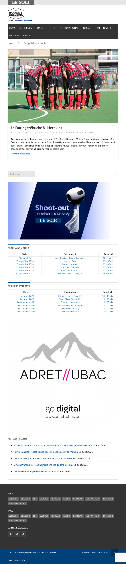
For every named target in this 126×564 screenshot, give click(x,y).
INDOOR (14, 35)
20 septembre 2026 (25, 261)
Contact (27, 35)
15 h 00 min (108, 261)
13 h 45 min (107, 296)
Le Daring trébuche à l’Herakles (36, 128)
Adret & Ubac (102, 552)
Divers (107, 27)
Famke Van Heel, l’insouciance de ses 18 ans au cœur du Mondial (46, 451)
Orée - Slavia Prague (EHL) (71, 299)
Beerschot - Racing (70, 270)
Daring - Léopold (69, 264)
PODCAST (87, 27)
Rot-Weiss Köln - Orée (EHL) (71, 296)
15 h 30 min (107, 299)
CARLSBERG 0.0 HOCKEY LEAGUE (67, 133)
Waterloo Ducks (17, 503)
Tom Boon (108, 499)
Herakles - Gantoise (70, 267)
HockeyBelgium (25, 552)
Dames (41, 27)
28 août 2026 (24, 258)
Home (12, 27)
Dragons (25, 499)
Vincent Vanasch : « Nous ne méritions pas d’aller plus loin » (43, 464)
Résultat (108, 254)
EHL (52, 27)
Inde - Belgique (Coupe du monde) (70, 258)
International (69, 27)
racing (66, 499)
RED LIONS (77, 499)
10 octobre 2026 (26, 299)
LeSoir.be (52, 552)
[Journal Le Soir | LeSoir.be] (21, 2)
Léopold (44, 499)
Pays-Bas (55, 499)
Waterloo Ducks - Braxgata (70, 273)
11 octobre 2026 (26, 296)
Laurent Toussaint (23, 133)
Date (24, 254)
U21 (98, 27)
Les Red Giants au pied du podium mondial (35, 471)
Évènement (70, 254)
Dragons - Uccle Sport (71, 302)
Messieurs (25, 27)
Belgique (13, 499)
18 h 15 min (108, 258)
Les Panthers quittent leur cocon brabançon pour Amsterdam (44, 458)
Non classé (87, 133)
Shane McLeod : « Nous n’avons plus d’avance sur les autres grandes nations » (53, 445)
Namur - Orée (70, 261)
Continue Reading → (22, 153)
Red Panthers (92, 499)
